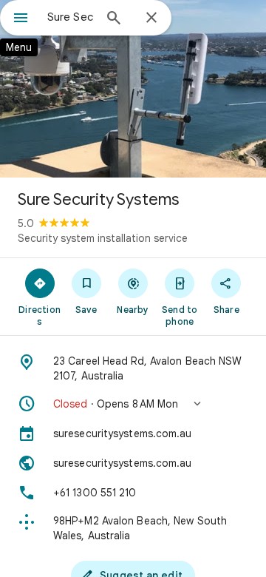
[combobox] (70, 17)
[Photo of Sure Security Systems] (133, 89)
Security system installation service (103, 238)
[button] (133, 404)
